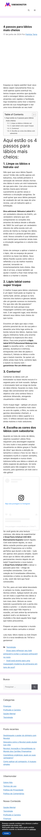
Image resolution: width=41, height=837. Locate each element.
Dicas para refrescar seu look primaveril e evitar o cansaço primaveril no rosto (20, 653)
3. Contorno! (14, 128)
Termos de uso (9, 786)
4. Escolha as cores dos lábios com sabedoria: (22, 132)
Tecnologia (11, 647)
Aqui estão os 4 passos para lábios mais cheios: (20, 119)
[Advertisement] (20, 60)
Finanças (7, 706)
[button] (29, 10)
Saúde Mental (9, 714)
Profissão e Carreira (12, 710)
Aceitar (6, 833)
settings (33, 829)
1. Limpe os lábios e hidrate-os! (21, 123)
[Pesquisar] (34, 687)
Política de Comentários (13, 794)
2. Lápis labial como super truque (22, 126)
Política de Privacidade (13, 790)
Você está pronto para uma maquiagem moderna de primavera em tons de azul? (20, 664)
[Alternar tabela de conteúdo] (33, 115)
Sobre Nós (8, 782)
